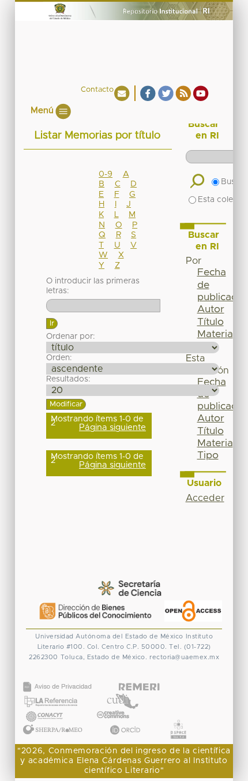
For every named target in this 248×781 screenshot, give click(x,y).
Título (210, 322)
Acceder (205, 498)
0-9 (105, 174)
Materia (215, 334)
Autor (210, 309)
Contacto (97, 90)
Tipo (208, 455)
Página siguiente (112, 427)
